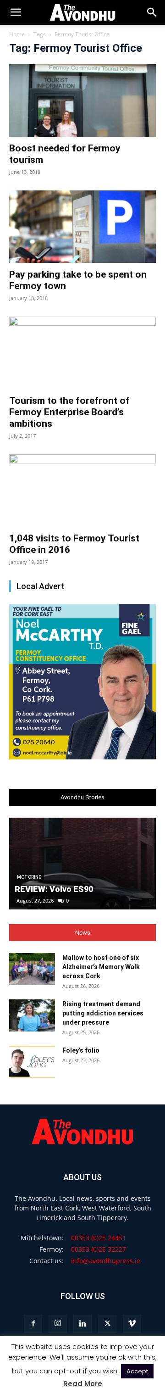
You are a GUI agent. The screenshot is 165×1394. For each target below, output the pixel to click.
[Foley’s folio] (32, 1062)
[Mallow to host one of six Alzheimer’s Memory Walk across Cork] (32, 969)
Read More (82, 1383)
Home (17, 34)
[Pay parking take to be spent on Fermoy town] (82, 226)
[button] (152, 12)
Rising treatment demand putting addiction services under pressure (102, 1013)
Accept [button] (137, 1371)
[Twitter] (107, 1324)
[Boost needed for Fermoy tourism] (82, 100)
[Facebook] (33, 1324)
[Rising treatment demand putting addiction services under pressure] (32, 1015)
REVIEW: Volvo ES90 (54, 889)
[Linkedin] (82, 1324)
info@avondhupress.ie (105, 1260)
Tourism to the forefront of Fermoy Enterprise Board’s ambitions (69, 412)
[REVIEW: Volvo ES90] (82, 863)
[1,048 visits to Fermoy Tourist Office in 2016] (82, 490)
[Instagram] (58, 1324)
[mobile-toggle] (15, 12)
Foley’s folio (80, 1050)
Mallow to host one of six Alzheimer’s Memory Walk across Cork (101, 967)
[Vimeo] (132, 1324)
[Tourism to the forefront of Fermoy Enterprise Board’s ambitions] (82, 353)
